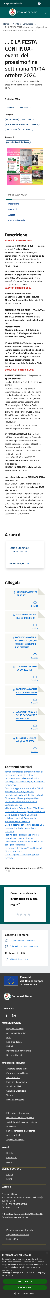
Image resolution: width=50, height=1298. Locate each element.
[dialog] (25, 1274)
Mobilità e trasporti (15, 1099)
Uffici (8, 1037)
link (11, 1275)
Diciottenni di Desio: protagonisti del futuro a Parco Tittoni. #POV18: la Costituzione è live (22, 801)
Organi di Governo (14, 1028)
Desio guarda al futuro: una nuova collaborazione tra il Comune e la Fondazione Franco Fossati (21, 818)
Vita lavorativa (13, 1077)
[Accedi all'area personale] (39, 3)
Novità (16, 23)
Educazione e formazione (18, 1113)
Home (6, 23)
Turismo (10, 1095)
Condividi (10, 107)
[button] (25, 1293)
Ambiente (11, 1126)
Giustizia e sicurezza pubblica (20, 1117)
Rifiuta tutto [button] (25, 1288)
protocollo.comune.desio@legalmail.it (24, 1214)
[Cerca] (44, 12)
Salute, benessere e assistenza (20, 1130)
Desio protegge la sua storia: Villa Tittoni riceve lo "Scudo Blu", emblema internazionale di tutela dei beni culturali (24, 792)
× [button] (47, 1254)
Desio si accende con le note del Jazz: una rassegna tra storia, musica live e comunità (24, 828)
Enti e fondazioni (14, 1041)
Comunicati (28, 23)
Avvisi (9, 1162)
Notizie (9, 1153)
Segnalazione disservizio (17, 1234)
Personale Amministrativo (18, 1050)
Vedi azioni (24, 107)
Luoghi (9, 1174)
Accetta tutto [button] (25, 1281)
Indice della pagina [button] (17, 194)
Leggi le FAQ (12, 1238)
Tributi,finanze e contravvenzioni (21, 1122)
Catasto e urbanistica (16, 1090)
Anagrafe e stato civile (17, 1068)
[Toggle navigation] (5, 12)
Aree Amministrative (16, 1033)
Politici (9, 1046)
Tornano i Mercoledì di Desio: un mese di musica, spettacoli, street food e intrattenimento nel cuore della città (24, 775)
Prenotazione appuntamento (19, 1230)
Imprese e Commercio (16, 1082)
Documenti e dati (14, 1055)
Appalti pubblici (13, 1086)
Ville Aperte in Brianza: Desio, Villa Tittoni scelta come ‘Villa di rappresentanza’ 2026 (25, 809)
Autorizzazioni (13, 1135)
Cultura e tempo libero (17, 1073)
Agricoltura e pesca (15, 1139)
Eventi (9, 1178)
